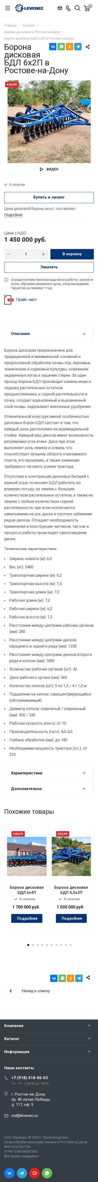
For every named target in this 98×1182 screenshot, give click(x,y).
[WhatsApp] (61, 46)
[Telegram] (78, 46)
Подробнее (27, 918)
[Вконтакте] (9, 1173)
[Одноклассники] (69, 46)
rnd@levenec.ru (24, 1115)
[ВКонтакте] (52, 46)
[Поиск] (77, 8)
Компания (13, 1025)
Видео (52, 169)
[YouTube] (34, 1173)
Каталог (12, 1038)
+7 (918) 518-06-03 (29, 1077)
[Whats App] (47, 1173)
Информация (16, 1051)
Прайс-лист (26, 299)
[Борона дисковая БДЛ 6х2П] (49, 121)
